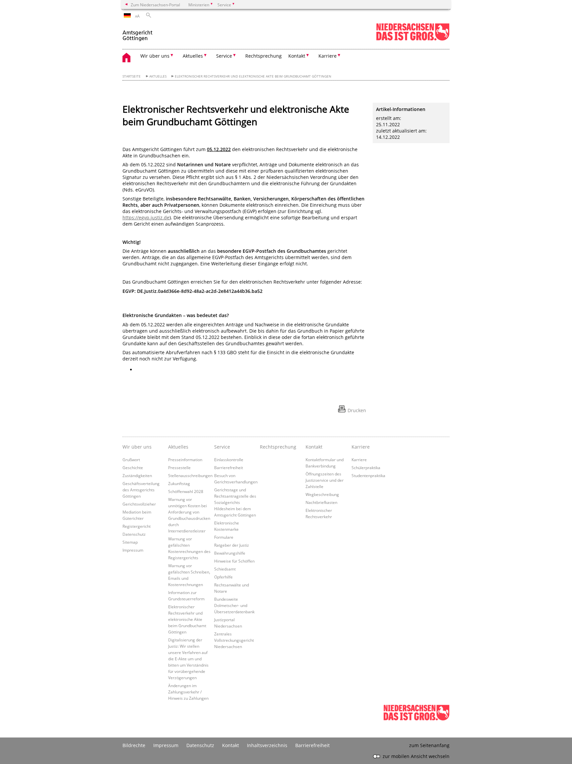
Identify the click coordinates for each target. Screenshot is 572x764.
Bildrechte (133, 745)
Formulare (223, 537)
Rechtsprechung (263, 56)
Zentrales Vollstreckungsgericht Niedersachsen (234, 640)
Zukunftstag (179, 483)
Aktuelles (158, 76)
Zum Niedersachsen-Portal (155, 4)
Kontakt (230, 745)
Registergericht (136, 526)
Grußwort (131, 459)
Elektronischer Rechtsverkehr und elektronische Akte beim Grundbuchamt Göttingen (253, 76)
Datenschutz (134, 534)
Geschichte (132, 467)
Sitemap (130, 542)
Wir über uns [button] (154, 56)
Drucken (357, 410)
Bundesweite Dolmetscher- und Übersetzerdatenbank (234, 605)
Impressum (132, 550)
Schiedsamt (225, 569)
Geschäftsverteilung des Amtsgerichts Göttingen (141, 490)
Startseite (131, 76)
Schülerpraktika (366, 467)
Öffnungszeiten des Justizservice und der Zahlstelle (325, 480)
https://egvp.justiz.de (145, 217)
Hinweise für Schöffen (234, 561)
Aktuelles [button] (193, 56)
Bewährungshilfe (229, 553)
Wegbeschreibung (322, 494)
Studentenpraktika (368, 475)
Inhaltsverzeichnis (267, 745)
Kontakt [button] (296, 56)
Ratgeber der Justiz (231, 545)
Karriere (359, 459)
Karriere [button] (327, 56)
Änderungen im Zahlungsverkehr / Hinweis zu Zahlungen (188, 692)
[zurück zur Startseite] (137, 32)
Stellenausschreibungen (190, 475)
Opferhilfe (223, 576)
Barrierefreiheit (228, 467)
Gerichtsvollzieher (139, 504)
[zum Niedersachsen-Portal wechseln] (413, 39)
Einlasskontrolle (228, 459)
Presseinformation (185, 459)
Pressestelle (179, 467)
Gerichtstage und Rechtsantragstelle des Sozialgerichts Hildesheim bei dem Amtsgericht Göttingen (235, 502)
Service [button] (224, 56)
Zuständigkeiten (137, 475)
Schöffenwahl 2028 (185, 491)
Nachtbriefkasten (321, 502)
